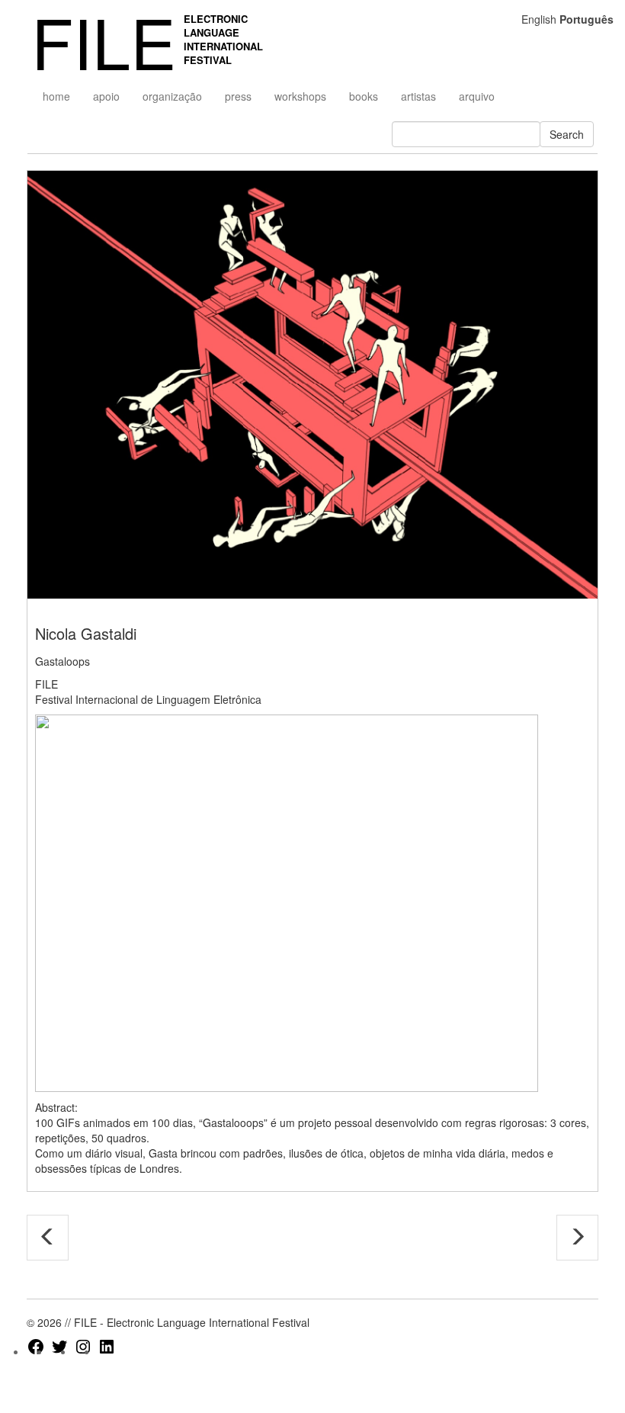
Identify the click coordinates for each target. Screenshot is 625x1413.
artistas (418, 96)
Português (586, 19)
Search (567, 134)
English (538, 19)
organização (172, 96)
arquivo (477, 96)
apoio (106, 96)
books (363, 96)
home (56, 96)
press (238, 96)
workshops (300, 96)
